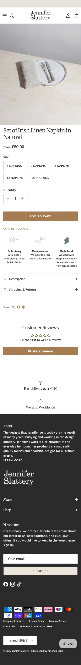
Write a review (40, 351)
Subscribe (40, 571)
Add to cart (40, 216)
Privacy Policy (36, 620)
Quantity (9, 190)
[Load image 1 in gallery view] (40, 74)
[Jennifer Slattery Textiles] (40, 15)
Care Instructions (15, 228)
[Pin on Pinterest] (23, 307)
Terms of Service (58, 620)
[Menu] (4, 15)
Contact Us (9, 626)
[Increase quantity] (23, 198)
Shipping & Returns (13, 620)
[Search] (13, 15)
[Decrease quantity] (7, 198)
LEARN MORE (12, 460)
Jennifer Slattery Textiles (24, 650)
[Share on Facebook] (18, 307)
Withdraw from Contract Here (36, 626)
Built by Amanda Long (51, 650)
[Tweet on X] (13, 307)
